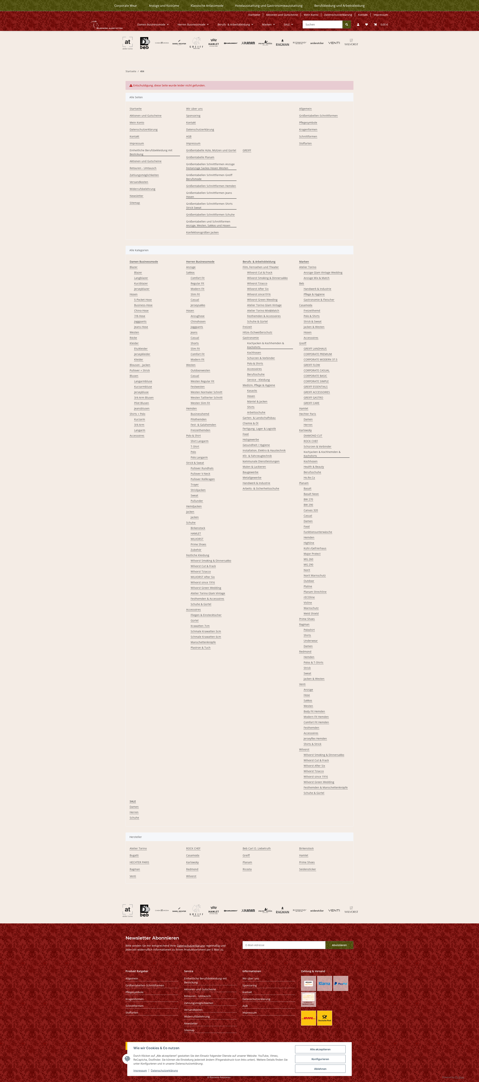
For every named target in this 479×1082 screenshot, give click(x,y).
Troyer (195, 484)
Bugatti (134, 855)
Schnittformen (308, 136)
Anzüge (191, 267)
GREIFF (247, 150)
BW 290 (308, 505)
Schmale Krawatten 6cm (206, 636)
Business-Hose (143, 305)
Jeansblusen (142, 408)
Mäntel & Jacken (257, 401)
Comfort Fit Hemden (316, 722)
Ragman (304, 624)
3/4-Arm (139, 424)
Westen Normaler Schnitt (206, 392)
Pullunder (197, 501)
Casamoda (305, 305)
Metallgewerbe (252, 477)
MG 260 (308, 559)
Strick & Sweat (195, 463)
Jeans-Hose (141, 327)
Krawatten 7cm (200, 626)
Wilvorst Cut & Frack (203, 566)
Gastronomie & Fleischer (319, 299)
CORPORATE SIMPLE (316, 381)
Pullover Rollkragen (203, 479)
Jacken (190, 511)
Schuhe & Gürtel (201, 604)
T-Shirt (195, 446)
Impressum (140, 1070)
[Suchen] (346, 24)
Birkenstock (198, 528)
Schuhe (191, 522)
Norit (307, 570)
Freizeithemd (312, 310)
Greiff (302, 343)
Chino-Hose (141, 310)
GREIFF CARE (311, 403)
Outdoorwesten (200, 370)
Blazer (134, 267)
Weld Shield (311, 613)
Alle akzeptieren (320, 1049)
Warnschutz (311, 608)
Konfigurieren (320, 1059)
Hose (307, 695)
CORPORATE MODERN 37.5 (320, 359)
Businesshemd (200, 414)
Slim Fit (195, 294)
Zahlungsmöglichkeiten (144, 175)
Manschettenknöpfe (203, 642)
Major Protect (312, 553)
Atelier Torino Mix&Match (263, 310)
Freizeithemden (200, 430)
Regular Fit (197, 283)
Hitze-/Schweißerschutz (257, 332)
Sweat (194, 495)
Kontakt (363, 14)
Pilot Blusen (141, 403)
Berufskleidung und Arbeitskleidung (339, 6)
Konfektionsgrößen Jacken (202, 232)
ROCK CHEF (311, 441)
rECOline (309, 597)
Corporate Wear (125, 6)
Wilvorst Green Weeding (262, 299)
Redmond (305, 651)
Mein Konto (311, 14)
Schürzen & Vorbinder (261, 358)
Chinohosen (198, 321)
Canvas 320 (311, 510)
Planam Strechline (315, 591)
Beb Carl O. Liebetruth (257, 848)
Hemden (191, 408)
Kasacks (252, 390)
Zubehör (196, 549)
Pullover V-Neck (200, 473)
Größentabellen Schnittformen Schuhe (210, 214)
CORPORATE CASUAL (316, 370)
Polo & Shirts (255, 363)
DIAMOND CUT (313, 435)
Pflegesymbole (308, 122)
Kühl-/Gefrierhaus (315, 548)
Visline (308, 602)
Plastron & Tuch (200, 647)
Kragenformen (308, 129)
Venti (302, 684)
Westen (134, 332)
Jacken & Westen (314, 327)
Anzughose (198, 316)
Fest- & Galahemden (203, 424)
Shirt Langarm (199, 441)
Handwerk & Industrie (256, 483)
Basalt (307, 488)
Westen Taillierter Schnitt (206, 397)
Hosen (134, 294)
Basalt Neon (311, 494)
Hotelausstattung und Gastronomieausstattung (269, 6)
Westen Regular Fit (202, 381)
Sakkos (190, 272)
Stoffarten (305, 143)
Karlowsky (305, 430)
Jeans (194, 332)
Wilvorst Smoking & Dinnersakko (211, 560)
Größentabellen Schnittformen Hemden (211, 186)
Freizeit (247, 327)
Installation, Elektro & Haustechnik (264, 450)
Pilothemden (199, 419)
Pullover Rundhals (202, 468)
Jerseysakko (198, 305)
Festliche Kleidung (197, 555)
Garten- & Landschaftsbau (259, 418)
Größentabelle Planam (200, 157)
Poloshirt (309, 630)
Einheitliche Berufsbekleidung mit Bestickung (151, 152)
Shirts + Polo (137, 414)
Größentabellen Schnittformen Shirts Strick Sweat (209, 205)
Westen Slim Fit (200, 403)
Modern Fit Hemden (316, 717)
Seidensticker (307, 869)
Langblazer (141, 278)
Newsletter (136, 196)
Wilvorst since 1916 (203, 582)
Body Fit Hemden (314, 711)
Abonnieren (339, 945)
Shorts (195, 343)
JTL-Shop (459, 1077)
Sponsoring (193, 115)
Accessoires (137, 435)
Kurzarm (139, 419)
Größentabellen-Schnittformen (318, 115)
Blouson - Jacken (140, 365)
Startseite (254, 14)
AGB (188, 136)
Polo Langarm (199, 457)
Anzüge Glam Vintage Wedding (323, 272)
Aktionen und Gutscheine (282, 14)
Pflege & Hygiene (314, 294)
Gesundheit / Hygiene (256, 445)
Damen (308, 419)
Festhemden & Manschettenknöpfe (326, 787)
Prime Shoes (198, 544)
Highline (309, 543)
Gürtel (195, 620)
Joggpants (140, 321)
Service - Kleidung (258, 379)
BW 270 (308, 499)
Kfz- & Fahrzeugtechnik (257, 456)
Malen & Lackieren (254, 466)
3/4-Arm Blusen (144, 397)
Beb (301, 283)
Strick (307, 668)
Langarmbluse (143, 381)
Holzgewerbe (251, 439)
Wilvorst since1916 (259, 294)
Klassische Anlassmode (207, 6)
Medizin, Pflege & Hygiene (259, 385)
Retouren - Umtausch (143, 168)
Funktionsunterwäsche (318, 532)
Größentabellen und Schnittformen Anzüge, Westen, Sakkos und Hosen (208, 223)
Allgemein (305, 108)
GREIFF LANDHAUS (315, 348)
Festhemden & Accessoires (207, 598)
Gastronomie (251, 337)
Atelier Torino (307, 267)
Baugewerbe (250, 472)
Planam (304, 483)
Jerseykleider (142, 354)
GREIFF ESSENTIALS (316, 386)
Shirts (250, 407)
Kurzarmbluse (143, 386)
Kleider (134, 343)
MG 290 (308, 564)
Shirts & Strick (312, 744)
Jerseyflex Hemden (315, 738)
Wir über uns (194, 108)
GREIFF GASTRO (313, 397)
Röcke (133, 337)
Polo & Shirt (193, 435)
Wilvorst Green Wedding (206, 588)
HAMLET (196, 533)
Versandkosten (139, 182)
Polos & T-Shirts (313, 662)
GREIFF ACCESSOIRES (317, 392)
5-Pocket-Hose (143, 299)
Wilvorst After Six (258, 289)
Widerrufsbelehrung (142, 189)
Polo (193, 452)
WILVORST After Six (203, 577)
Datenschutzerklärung (164, 1070)
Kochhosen (254, 352)
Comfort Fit (198, 278)
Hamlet (303, 408)
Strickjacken (198, 490)
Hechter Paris (307, 414)
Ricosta (247, 869)
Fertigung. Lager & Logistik (259, 428)
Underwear (311, 640)
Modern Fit (197, 289)
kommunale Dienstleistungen (261, 461)
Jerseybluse (141, 392)
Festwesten (198, 386)
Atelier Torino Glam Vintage (208, 593)
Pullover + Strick (140, 370)
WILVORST (197, 539)
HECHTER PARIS (139, 862)
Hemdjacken (194, 506)
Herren (308, 424)
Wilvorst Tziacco (201, 571)
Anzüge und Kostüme (164, 6)
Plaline (308, 586)
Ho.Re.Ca (309, 477)
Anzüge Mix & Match (316, 278)
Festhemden (311, 727)
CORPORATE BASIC (315, 376)
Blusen (134, 376)
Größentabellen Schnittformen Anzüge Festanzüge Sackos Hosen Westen (210, 166)
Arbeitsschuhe (256, 412)
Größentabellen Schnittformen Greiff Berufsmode (209, 177)
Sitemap (135, 203)
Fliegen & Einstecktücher (206, 615)
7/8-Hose (139, 316)
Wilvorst (304, 749)
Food (246, 434)
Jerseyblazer (142, 289)
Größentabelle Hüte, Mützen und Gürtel (211, 150)
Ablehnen (320, 1068)
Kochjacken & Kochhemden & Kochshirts (265, 345)
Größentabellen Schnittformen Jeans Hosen (209, 195)
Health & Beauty (314, 466)
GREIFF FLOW (312, 365)
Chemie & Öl (250, 423)
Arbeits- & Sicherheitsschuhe (261, 488)
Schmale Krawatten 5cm (206, 631)
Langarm (139, 430)
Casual (195, 299)
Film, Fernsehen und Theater (261, 267)
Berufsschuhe (256, 374)
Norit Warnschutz (315, 575)
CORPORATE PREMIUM (318, 354)
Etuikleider (141, 348)
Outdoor (309, 581)
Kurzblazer (141, 283)
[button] (358, 24)
